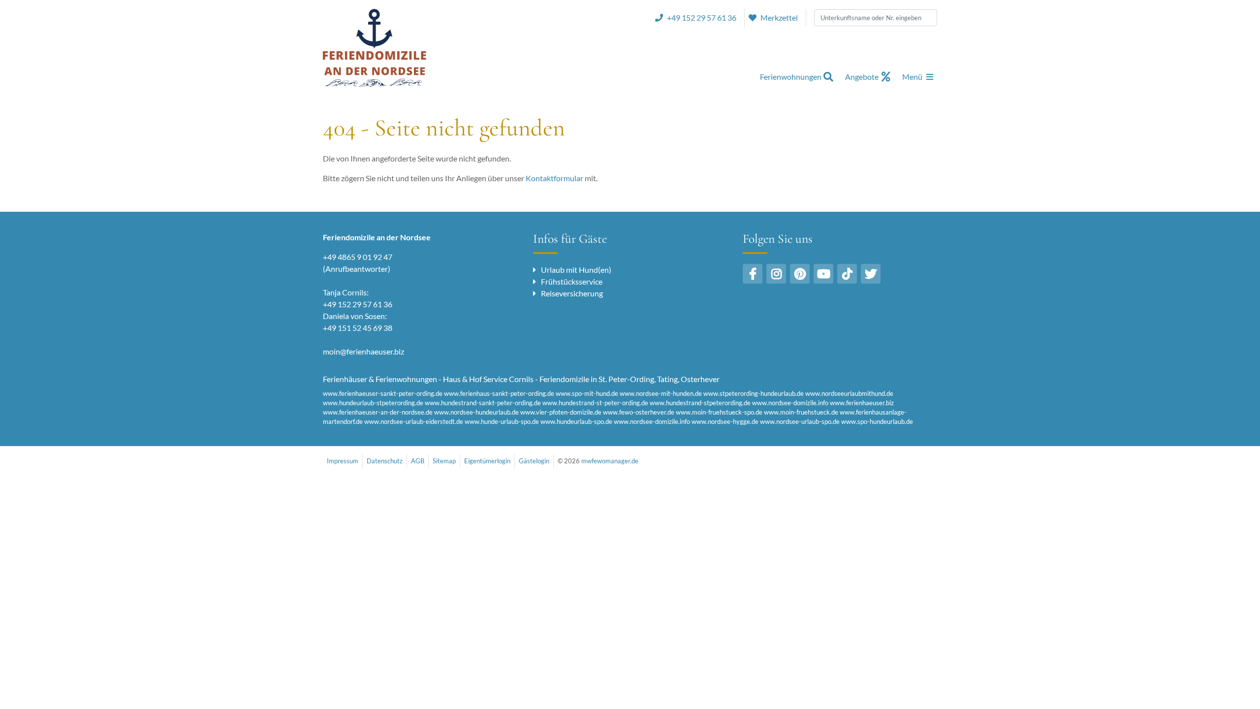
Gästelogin (534, 461)
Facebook (752, 274)
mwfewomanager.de (609, 461)
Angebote (862, 76)
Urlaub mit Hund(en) (576, 269)
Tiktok (847, 274)
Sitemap (444, 461)
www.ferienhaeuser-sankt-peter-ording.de (382, 393)
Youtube (823, 274)
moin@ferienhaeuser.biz (363, 351)
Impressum (342, 461)
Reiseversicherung (572, 293)
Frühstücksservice (571, 281)
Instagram (776, 274)
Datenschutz (385, 461)
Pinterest (800, 274)
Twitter (871, 274)
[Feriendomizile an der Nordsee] (374, 47)
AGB (417, 461)
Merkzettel (779, 17)
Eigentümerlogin (487, 461)
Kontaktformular (554, 178)
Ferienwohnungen (790, 76)
